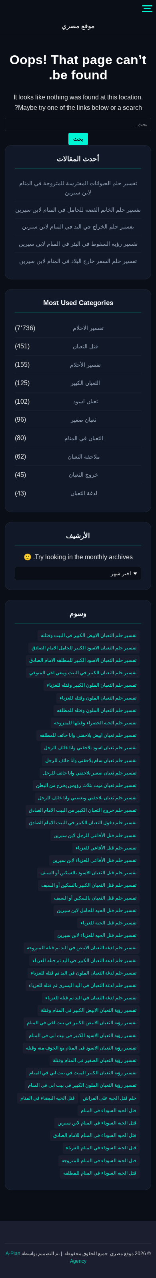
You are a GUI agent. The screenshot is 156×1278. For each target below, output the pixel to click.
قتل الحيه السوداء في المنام (108, 1110)
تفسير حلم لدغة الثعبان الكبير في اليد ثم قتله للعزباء (84, 960)
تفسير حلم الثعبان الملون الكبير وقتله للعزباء (91, 685)
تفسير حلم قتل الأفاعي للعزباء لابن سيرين (94, 860)
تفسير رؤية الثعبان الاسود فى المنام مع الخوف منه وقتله (81, 1048)
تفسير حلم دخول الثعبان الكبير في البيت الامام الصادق (82, 822)
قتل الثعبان (85, 346)
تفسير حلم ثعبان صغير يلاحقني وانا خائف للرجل (89, 773)
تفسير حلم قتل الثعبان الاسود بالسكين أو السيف (88, 873)
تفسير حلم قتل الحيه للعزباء (108, 923)
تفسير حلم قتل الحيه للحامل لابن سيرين (96, 910)
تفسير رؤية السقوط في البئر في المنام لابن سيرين (78, 244)
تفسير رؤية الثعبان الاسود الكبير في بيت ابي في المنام (82, 1035)
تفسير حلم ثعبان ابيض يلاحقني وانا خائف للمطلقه (88, 735)
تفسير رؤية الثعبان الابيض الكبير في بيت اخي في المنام (81, 1022)
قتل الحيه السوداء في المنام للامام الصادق (94, 1135)
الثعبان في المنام (83, 438)
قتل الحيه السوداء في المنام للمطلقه (99, 1173)
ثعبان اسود (85, 401)
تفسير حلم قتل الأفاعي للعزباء (106, 848)
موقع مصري (78, 25)
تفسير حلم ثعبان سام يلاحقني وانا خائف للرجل (90, 760)
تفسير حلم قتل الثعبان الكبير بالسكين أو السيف (88, 885)
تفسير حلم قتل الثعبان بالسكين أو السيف (95, 898)
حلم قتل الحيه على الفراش (109, 1098)
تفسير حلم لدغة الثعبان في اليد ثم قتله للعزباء (90, 998)
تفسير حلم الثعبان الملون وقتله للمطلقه (96, 710)
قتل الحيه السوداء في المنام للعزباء (101, 1148)
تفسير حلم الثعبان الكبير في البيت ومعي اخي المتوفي (82, 672)
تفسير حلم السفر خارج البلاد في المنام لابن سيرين (78, 261)
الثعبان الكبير (85, 383)
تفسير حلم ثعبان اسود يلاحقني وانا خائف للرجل (90, 747)
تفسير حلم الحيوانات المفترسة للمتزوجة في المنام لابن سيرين (78, 188)
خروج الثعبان (83, 474)
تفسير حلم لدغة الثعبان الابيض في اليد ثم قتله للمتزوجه (81, 947)
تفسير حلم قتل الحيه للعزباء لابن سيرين (96, 935)
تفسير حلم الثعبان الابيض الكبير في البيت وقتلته (88, 635)
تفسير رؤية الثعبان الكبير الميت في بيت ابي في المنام (82, 1073)
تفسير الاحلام (88, 328)
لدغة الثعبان (83, 493)
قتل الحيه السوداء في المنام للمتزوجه (99, 1160)
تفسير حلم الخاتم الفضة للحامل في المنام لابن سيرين (78, 209)
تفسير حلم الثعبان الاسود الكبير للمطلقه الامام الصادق (82, 660)
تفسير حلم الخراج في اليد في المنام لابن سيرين (78, 226)
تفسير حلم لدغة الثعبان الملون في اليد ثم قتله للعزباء (83, 973)
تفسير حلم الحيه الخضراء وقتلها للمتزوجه (95, 723)
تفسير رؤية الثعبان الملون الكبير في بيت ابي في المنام (82, 1085)
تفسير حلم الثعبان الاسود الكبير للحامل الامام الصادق (84, 648)
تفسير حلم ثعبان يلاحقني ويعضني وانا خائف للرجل (87, 798)
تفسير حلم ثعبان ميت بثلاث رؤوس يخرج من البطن (86, 785)
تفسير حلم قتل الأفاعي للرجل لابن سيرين (95, 835)
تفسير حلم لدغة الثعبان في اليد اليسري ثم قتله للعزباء (82, 985)
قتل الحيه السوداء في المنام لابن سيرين (97, 1123)
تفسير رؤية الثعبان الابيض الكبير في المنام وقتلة (88, 1010)
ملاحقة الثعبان (84, 456)
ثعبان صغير (83, 420)
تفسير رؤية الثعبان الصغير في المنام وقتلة (94, 1060)
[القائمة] (147, 9)
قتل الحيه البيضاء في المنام (47, 1098)
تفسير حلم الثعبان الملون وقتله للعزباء (98, 698)
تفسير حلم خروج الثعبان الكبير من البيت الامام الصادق (82, 810)
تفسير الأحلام (85, 365)
